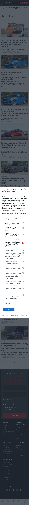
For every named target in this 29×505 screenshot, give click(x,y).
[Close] (25, 189)
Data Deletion (5, 315)
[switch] (23, 222)
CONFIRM (9, 309)
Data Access (14, 315)
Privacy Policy (23, 315)
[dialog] (14, 252)
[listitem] (14, 219)
